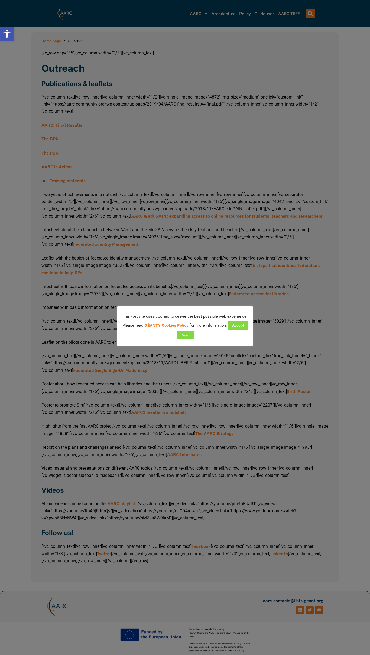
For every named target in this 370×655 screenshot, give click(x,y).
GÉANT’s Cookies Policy (166, 325)
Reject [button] (186, 335)
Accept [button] (238, 325)
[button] (7, 34)
